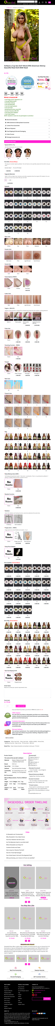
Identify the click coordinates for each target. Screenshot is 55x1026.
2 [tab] (14, 62)
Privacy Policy (7, 1002)
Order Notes (7, 686)
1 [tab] (12, 62)
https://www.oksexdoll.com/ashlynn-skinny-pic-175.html (25, 746)
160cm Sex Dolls (15, 741)
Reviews (20, 998)
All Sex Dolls (41, 741)
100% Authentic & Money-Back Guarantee (18, 122)
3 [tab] (16, 62)
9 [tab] (28, 62)
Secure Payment (11, 128)
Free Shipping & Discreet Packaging (16, 131)
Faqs (19, 1000)
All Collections (21, 988)
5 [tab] (20, 62)
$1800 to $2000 (33, 741)
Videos (19, 996)
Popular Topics (21, 1004)
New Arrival (18, 743)
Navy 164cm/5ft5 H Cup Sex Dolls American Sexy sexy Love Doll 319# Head (43, 934)
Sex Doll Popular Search (23, 990)
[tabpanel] (21, 35)
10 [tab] (30, 62)
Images (19, 994)
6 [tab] (22, 62)
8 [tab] (26, 62)
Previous (6, 36)
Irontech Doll (32, 3)
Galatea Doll (25, 3)
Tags (19, 992)
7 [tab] (24, 62)
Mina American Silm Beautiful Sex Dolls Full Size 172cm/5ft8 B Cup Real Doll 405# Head (27, 934)
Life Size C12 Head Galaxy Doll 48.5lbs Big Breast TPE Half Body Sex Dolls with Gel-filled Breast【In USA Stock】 (43, 894)
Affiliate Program (8, 1008)
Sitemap (20, 1002)
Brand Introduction (12, 119)
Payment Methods (8, 990)
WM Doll (9, 7)
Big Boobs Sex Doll (9, 743)
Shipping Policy (7, 992)
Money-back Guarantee (9, 996)
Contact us (6, 988)
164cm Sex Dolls (24, 741)
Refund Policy (7, 998)
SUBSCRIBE (47, 998)
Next (37, 36)
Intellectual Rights (8, 1004)
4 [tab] (18, 62)
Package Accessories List (13, 137)
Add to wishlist (9, 738)
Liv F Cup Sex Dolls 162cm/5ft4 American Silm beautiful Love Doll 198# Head (11, 934)
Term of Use (7, 1000)
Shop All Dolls (21, 986)
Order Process (10, 134)
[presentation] (26, 902)
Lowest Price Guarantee (13, 125)
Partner (6, 1006)
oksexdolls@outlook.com (34, 793)
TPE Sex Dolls (25, 743)
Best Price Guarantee (9, 994)
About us (6, 986)
